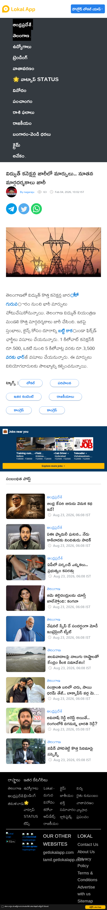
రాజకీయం (51, 823)
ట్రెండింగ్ (30, 795)
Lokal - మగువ (49, 791)
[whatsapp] (37, 210)
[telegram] (12, 210)
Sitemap (85, 901)
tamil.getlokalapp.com (63, 859)
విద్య (80, 788)
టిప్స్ (27, 823)
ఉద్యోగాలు (31, 788)
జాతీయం (66, 795)
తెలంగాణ (21, 35)
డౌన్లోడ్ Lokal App (95, 907)
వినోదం (49, 802)
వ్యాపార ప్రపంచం (83, 813)
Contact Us (88, 844)
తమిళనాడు (16, 803)
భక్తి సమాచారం (68, 806)
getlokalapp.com (58, 852)
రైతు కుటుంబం (87, 795)
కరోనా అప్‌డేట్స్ (49, 813)
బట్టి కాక (65, 330)
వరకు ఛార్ (15, 357)
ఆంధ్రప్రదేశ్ (22, 24)
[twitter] (24, 210)
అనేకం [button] (18, 156)
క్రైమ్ (63, 788)
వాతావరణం (85, 802)
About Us (86, 851)
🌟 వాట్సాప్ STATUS (31, 809)
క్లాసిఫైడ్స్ (66, 816)
